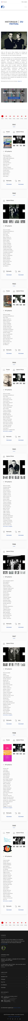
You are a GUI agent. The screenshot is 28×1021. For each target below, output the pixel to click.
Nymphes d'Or (4, 976)
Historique (3, 987)
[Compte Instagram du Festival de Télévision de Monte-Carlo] (10, 1019)
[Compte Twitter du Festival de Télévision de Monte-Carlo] (17, 1019)
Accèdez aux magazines (14, 97)
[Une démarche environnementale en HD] (3, 948)
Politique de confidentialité (14, 1016)
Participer (3, 979)
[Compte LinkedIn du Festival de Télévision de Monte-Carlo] (12, 1019)
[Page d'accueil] (2, 7)
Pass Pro (3, 982)
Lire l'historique (4, 944)
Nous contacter (7, 1000)
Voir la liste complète (7, 431)
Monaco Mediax (17, 1007)
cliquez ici (20, 81)
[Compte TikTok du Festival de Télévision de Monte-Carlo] (15, 1019)
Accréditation (4, 984)
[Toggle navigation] (26, 7)
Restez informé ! (7, 1001)
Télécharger (9, 184)
